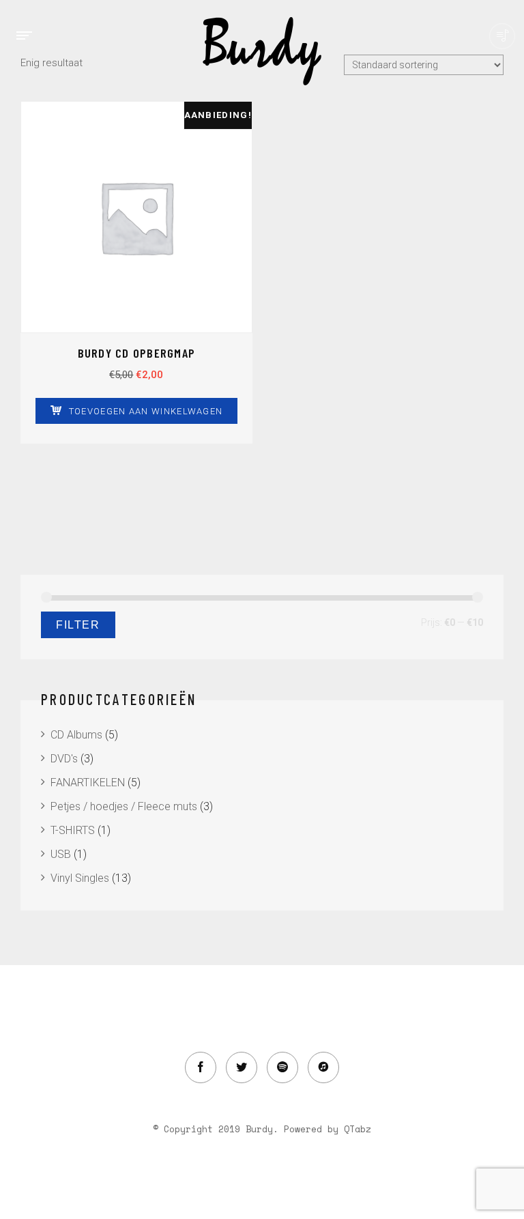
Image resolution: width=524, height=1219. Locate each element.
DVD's (64, 758)
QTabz (357, 1129)
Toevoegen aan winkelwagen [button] (146, 411)
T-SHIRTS (72, 830)
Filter (78, 624)
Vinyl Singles (79, 878)
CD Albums (76, 734)
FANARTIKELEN (87, 782)
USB (60, 854)
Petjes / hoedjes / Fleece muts (123, 806)
